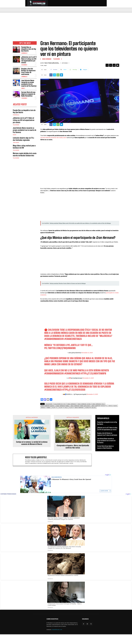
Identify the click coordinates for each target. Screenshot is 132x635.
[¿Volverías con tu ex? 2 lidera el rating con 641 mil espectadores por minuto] (16, 59)
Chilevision (49, 404)
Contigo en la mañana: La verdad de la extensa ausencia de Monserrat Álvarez (31, 443)
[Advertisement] (66, 23)
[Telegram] (117, 65)
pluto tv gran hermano (76, 407)
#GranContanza (72, 373)
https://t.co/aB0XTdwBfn (93, 373)
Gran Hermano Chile (98, 404)
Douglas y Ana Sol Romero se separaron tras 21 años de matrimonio (28, 71)
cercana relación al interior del (53, 137)
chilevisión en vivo (60, 404)
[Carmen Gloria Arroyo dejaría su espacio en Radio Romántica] (16, 94)
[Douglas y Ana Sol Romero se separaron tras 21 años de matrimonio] (16, 71)
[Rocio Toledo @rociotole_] (19, 459)
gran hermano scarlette (99, 405)
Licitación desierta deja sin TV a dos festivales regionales (23, 139)
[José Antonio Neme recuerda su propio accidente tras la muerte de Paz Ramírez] (16, 83)
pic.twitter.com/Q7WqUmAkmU (60, 348)
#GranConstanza (73, 339)
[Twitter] (110, 65)
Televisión (24, 64)
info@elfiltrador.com (57, 629)
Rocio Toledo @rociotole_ (52, 63)
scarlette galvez (90, 407)
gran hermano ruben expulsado (80, 405)
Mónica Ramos (113, 405)
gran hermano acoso (84, 404)
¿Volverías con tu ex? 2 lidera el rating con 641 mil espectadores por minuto (29, 60)
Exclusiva (24, 98)
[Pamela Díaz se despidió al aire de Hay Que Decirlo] (16, 49)
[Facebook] (107, 65)
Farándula (24, 53)
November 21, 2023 (87, 353)
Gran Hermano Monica (48, 405)
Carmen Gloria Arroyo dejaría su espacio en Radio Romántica (28, 94)
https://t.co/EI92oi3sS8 (73, 389)
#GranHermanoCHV (54, 339)
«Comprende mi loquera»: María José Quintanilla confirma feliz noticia (72, 446)
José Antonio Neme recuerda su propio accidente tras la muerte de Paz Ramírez (29, 83)
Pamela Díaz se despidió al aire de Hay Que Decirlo (28, 49)
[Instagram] (87, 623)
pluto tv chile (63, 407)
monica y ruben (45, 407)
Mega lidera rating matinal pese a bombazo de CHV (24, 146)
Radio (23, 88)
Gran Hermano (46, 59)
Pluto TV (54, 407)
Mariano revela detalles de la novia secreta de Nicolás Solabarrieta (24, 154)
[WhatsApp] (114, 65)
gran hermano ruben (62, 405)
